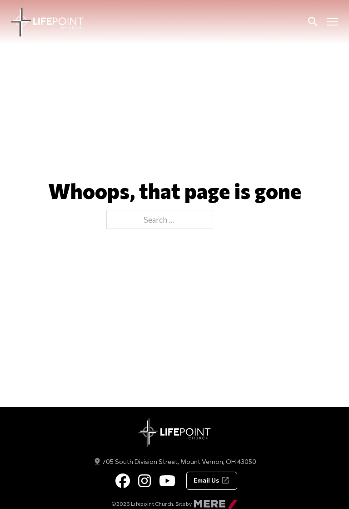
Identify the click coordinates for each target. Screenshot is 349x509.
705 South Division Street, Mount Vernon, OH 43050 (179, 461)
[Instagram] (144, 481)
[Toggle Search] (313, 22)
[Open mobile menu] (332, 21)
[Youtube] (167, 481)
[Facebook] (123, 481)
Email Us (206, 480)
